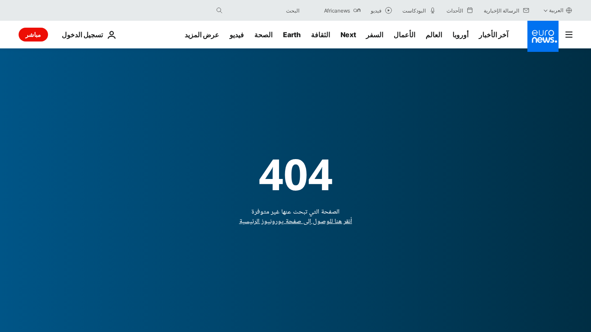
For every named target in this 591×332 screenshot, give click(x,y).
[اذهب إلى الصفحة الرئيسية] (543, 36)
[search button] (219, 10)
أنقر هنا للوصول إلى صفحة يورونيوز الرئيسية (295, 221)
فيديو (237, 34)
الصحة (263, 34)
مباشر (33, 34)
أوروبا (461, 34)
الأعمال (404, 34)
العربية (556, 10)
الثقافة (320, 34)
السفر (374, 34)
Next (348, 34)
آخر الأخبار (493, 34)
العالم (434, 34)
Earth (291, 34)
